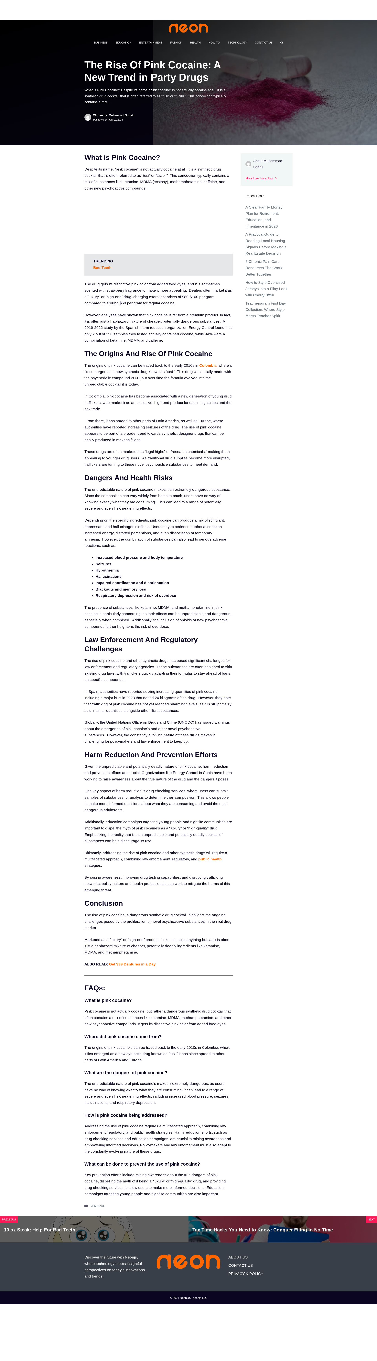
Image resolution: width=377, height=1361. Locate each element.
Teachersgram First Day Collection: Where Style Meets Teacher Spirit (265, 309)
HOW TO (214, 42)
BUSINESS (101, 42)
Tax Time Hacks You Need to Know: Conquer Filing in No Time (262, 1229)
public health (210, 859)
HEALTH (195, 42)
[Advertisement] (71, 9)
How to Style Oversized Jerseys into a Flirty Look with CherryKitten (266, 288)
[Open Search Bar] (281, 42)
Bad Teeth (102, 268)
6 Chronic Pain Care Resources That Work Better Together (263, 267)
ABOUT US (238, 1257)
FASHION (176, 42)
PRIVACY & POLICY (245, 1274)
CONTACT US (264, 42)
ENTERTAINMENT (150, 42)
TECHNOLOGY (237, 42)
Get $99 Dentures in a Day (132, 964)
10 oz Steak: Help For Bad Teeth (39, 1229)
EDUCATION (123, 42)
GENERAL (97, 1206)
